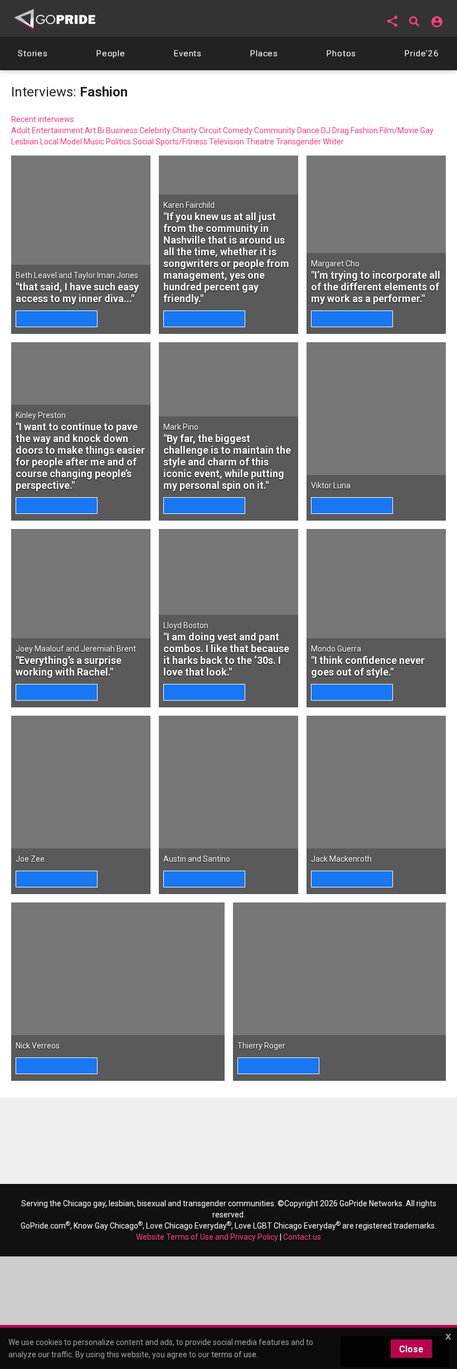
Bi (101, 130)
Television (226, 141)
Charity (184, 130)
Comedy (237, 130)
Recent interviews (42, 119)
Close (411, 1349)
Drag (340, 130)
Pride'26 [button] (421, 53)
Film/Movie (399, 130)
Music (94, 141)
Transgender (298, 141)
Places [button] (264, 53)
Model (71, 141)
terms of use (233, 1354)
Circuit (210, 130)
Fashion (364, 130)
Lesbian (24, 141)
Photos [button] (341, 53)
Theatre (260, 141)
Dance (308, 130)
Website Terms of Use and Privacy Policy (207, 1236)
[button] (392, 21)
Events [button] (187, 53)
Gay (427, 130)
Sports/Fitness (181, 141)
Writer (333, 141)
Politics (118, 141)
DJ (325, 130)
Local (49, 141)
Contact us (302, 1236)
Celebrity (155, 130)
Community (274, 130)
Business (122, 130)
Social (143, 141)
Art (90, 130)
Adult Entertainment (47, 130)
